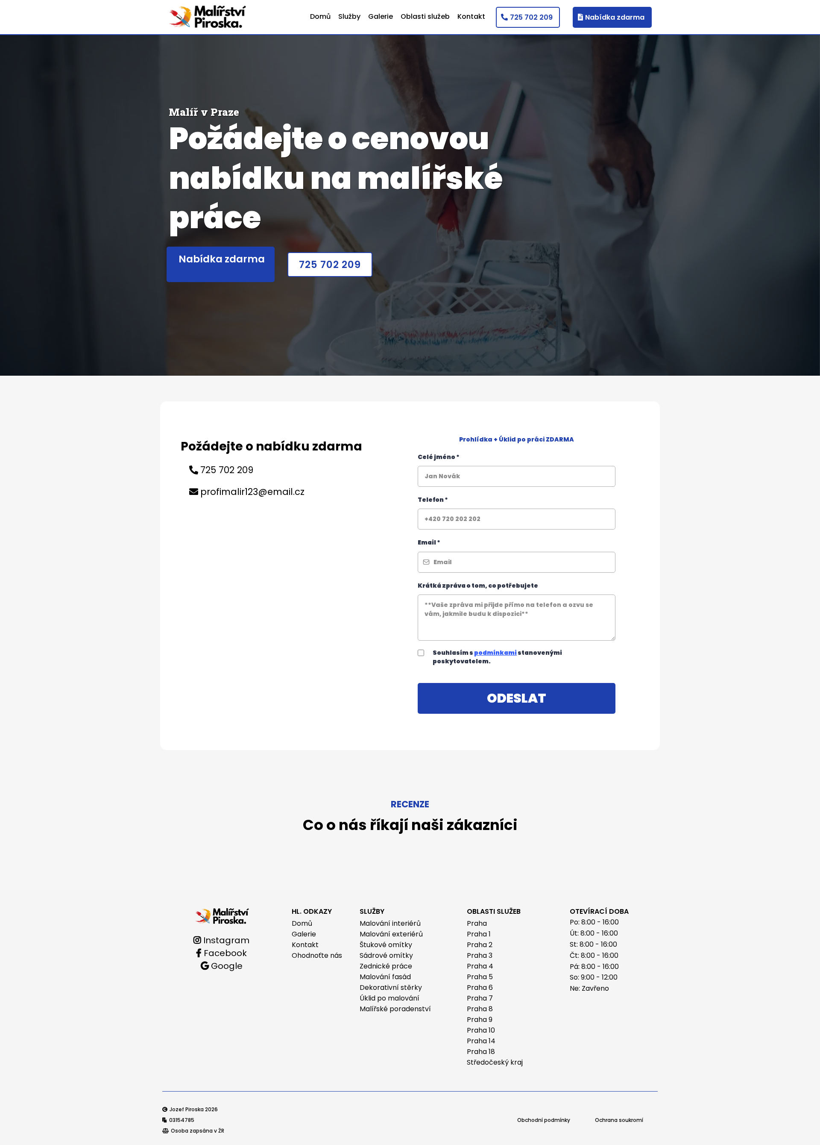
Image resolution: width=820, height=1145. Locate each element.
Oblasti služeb (425, 16)
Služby (349, 16)
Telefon (433, 499)
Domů (320, 16)
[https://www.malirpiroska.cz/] (222, 915)
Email (429, 542)
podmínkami (495, 652)
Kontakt (471, 16)
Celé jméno (439, 457)
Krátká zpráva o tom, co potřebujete (478, 585)
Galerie (380, 16)
